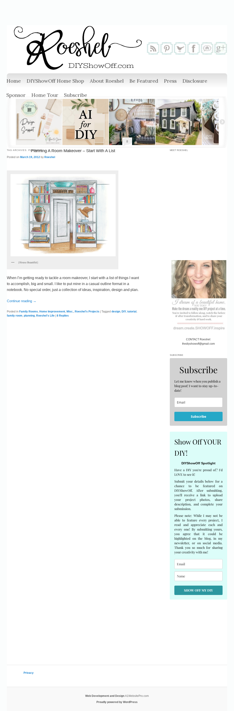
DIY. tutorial (129, 311)
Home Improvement (52, 311)
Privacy (29, 672)
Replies (63, 315)
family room (14, 315)
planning (29, 315)
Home (13, 81)
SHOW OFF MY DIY (198, 590)
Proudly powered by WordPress (117, 702)
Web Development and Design (105, 696)
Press (170, 81)
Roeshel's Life (45, 315)
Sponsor (16, 95)
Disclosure (194, 81)
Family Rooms (28, 311)
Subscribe (75, 95)
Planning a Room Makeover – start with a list (73, 150)
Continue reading (21, 301)
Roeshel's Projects (87, 311)
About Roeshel (107, 81)
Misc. (69, 311)
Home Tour (44, 95)
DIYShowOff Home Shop (55, 81)
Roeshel (49, 157)
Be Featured (143, 81)
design (116, 311)
